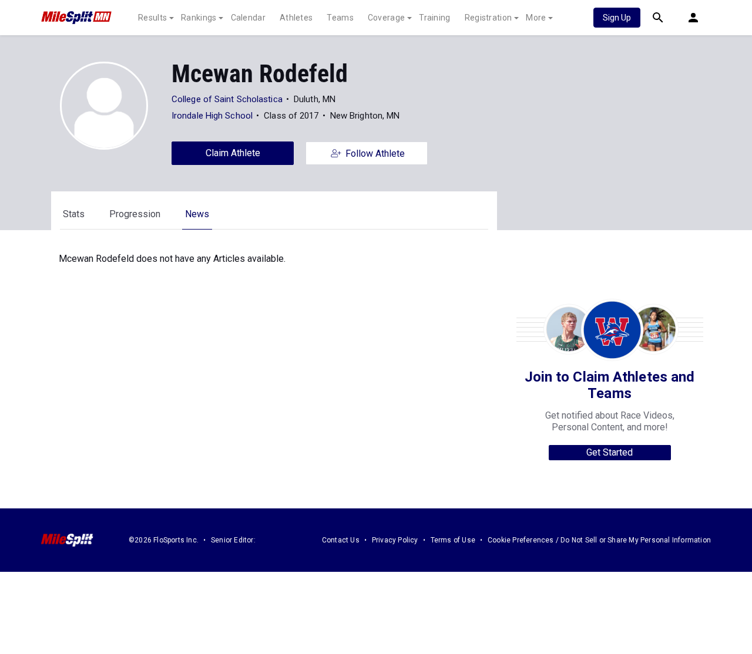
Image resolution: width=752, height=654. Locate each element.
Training (434, 17)
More (536, 17)
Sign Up (617, 17)
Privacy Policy (395, 540)
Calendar (248, 17)
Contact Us (341, 540)
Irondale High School (212, 115)
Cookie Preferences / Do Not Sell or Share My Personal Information (599, 540)
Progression (134, 214)
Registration (488, 17)
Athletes (296, 17)
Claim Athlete (233, 153)
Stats (74, 214)
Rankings (198, 17)
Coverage (386, 17)
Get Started (609, 452)
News (197, 214)
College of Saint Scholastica (227, 99)
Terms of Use (453, 540)
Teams (340, 17)
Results (152, 17)
